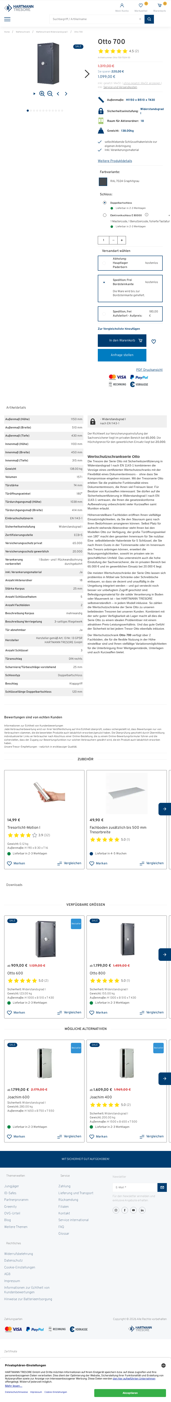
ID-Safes (10, 1193)
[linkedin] (142, 1210)
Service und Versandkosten (120, 87)
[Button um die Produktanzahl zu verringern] (113, 240)
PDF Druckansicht (149, 370)
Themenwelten (15, 1176)
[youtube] (133, 1210)
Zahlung (64, 1186)
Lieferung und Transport (75, 1193)
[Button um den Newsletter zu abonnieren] (162, 1187)
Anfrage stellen (122, 355)
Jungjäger (11, 1186)
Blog (7, 1220)
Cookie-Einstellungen (19, 1268)
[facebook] (124, 1210)
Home (7, 32)
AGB (7, 1274)
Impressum (12, 1281)
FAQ (61, 1227)
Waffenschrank (23, 32)
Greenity (10, 1207)
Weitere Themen (16, 1227)
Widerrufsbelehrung (18, 1254)
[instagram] (116, 1210)
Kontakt (64, 1213)
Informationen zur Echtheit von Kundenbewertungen (27, 1290)
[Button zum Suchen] (149, 19)
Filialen (63, 1207)
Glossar (63, 1234)
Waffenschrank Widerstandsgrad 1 (52, 32)
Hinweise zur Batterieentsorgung (28, 1299)
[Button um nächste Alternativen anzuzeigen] (164, 809)
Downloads (14, 885)
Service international (73, 1220)
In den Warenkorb (122, 341)
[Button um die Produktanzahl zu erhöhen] (121, 240)
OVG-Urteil (12, 1213)
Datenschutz (13, 1261)
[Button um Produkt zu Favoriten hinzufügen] (154, 342)
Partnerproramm (16, 1200)
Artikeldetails (16, 408)
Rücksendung (68, 1200)
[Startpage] (45, 8)
